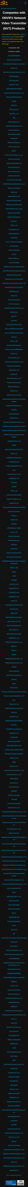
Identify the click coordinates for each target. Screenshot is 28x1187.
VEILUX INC (14, 1023)
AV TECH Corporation (14, 159)
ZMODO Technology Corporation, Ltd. (14, 1166)
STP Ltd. (14, 913)
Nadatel (14, 654)
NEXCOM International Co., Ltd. (14, 658)
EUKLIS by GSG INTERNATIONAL (14, 349)
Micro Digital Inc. (14, 629)
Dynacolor (14, 320)
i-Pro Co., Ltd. (14, 532)
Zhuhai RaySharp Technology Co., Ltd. (14, 1158)
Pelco (14, 700)
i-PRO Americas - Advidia (14, 528)
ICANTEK (14, 486)
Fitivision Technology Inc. (14, 366)
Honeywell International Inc (14, 457)
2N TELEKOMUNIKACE (14, 55)
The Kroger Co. (14, 946)
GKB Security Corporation (14, 395)
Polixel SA (14, 712)
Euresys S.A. (14, 353)
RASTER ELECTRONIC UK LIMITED (14, 754)
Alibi (14, 117)
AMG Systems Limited (14, 134)
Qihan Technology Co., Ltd (14, 745)
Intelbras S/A (14, 519)
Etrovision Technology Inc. (14, 345)
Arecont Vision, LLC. (14, 146)
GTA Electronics (14, 418)
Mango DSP (14, 613)
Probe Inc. (14, 725)
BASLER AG (14, 192)
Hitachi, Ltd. (14, 453)
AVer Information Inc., (14, 171)
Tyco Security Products (14, 990)
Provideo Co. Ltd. (14, 733)
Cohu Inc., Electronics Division (14, 242)
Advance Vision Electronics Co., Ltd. (14, 93)
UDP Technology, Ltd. (14, 994)
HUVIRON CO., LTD (14, 478)
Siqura (14, 892)
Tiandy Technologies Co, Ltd (14, 950)
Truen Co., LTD (14, 986)
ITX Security (14, 548)
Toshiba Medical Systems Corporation (14, 977)
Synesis (14, 925)
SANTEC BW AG (14, 778)
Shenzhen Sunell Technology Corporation (14, 861)
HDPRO (14, 445)
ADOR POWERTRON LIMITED (14, 89)
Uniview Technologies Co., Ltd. (14, 998)
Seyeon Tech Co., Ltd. (14, 807)
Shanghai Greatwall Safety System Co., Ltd (14, 811)
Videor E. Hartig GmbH (14, 1039)
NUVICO (14, 667)
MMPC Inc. (14, 646)
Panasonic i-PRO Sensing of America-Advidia (14, 691)
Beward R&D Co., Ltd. (14, 196)
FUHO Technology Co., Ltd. (14, 378)
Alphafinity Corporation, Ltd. (14, 126)
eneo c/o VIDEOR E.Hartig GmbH (14, 328)
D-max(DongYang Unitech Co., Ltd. (14, 308)
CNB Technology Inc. (14, 233)
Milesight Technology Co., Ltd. (14, 642)
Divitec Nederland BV (14, 300)
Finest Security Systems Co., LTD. (14, 362)
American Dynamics (14, 130)
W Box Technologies (14, 1077)
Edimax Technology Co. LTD (14, 324)
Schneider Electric (14, 787)
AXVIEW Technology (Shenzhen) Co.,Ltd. (14, 184)
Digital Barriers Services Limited (14, 279)
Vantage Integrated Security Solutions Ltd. (14, 1014)
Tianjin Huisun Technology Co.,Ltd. (14, 954)
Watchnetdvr (14, 1085)
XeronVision (14, 1120)
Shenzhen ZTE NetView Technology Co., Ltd (14, 884)
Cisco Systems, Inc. (14, 229)
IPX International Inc (14, 540)
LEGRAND (14, 580)
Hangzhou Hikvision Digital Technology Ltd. (14, 430)
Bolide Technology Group (14, 200)
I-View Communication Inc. (14, 553)
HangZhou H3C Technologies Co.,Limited (14, 426)
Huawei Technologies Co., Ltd (14, 466)
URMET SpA (14, 1006)
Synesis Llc (14, 929)
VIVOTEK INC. (14, 1068)
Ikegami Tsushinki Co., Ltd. (14, 499)
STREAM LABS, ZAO (14, 917)
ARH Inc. (14, 151)
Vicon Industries (14, 1031)
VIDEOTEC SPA (14, 1043)
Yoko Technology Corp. (14, 1129)
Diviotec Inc (14, 295)
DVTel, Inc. (14, 316)
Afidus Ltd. (14, 105)
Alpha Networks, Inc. (14, 122)
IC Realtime (14, 482)
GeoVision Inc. (14, 391)
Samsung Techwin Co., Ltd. (14, 774)
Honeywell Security (14, 462)
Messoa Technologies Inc (14, 625)
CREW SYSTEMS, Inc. (14, 258)
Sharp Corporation (14, 833)
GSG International (14, 414)
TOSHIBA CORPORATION (14, 973)
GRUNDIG (14, 409)
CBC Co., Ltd (14, 225)
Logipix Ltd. (14, 600)
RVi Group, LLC (14, 766)
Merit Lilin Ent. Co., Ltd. (14, 621)
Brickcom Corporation (14, 213)
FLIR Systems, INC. (14, 370)
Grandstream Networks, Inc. (14, 405)
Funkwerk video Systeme (14, 382)
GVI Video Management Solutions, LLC (14, 422)
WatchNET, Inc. (14, 1081)
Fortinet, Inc (14, 374)
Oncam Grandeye (14, 671)
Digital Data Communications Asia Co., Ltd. (14, 283)
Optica (14, 683)
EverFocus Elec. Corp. (14, 357)
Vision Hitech (14, 1056)
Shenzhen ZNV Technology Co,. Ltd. (14, 880)
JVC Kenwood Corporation (14, 557)
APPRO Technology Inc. (14, 142)
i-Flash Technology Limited (14, 495)
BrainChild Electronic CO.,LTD (14, 208)
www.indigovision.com (14, 1116)
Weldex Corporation (14, 1093)
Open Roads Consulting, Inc (14, 675)
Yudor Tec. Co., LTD (14, 1137)
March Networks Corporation (14, 617)
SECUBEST (14, 791)
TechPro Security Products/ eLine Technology (14, 938)
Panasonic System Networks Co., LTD (14, 696)
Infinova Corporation (14, 511)
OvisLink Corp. (14, 687)
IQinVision (14, 544)
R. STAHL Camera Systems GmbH (14, 749)
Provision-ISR (14, 737)
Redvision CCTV (14, 758)
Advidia (14, 101)
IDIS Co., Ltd (14, 490)
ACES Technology (14, 76)
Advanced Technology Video (14, 97)
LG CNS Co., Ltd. (14, 584)
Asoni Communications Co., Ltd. (14, 155)
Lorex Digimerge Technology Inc (14, 605)
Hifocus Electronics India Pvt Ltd (14, 449)
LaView (14, 576)
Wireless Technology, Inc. (14, 1101)
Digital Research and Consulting (14, 287)
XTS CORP (14, 1124)
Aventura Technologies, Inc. (14, 163)
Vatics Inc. (14, 1019)
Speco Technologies (14, 905)
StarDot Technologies (14, 909)
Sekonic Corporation (14, 795)
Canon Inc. (14, 221)
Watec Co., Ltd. (14, 1089)
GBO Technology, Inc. (14, 386)
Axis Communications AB (14, 180)
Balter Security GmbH (14, 188)
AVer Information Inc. (14, 167)
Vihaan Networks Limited (14, 1052)
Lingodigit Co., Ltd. (14, 596)
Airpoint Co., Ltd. (14, 113)
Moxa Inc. (14, 650)
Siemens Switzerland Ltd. (14, 888)
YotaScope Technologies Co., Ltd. (14, 1133)
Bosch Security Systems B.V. (14, 204)
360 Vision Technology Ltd (14, 60)
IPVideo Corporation (14, 536)
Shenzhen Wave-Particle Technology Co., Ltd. (14, 869)
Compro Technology (14, 250)
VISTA (14, 1060)
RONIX (14, 762)
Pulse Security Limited (14, 741)
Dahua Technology (14, 262)
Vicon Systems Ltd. (14, 1035)
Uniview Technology (14, 1002)
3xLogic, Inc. (14, 68)
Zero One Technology (14, 1145)
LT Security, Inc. (14, 609)
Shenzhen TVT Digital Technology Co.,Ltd (14, 865)
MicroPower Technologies (14, 634)
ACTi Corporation (14, 80)
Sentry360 (14, 799)
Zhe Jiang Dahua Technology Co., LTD (14, 1149)
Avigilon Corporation (14, 175)
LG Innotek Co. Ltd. (14, 592)
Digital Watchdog (14, 291)
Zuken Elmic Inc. (14, 1170)
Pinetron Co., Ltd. (14, 704)
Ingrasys (14, 515)
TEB (14, 933)
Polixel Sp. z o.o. (14, 716)
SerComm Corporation (14, 803)
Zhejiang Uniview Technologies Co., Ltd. (14, 1153)
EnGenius (14, 337)
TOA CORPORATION (14, 958)
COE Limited (14, 237)
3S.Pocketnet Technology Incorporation (14, 64)
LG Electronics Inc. (14, 588)
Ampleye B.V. (14, 138)
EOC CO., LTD (14, 341)
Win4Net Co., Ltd (14, 1097)
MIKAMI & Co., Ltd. (14, 638)
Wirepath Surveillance (14, 1106)
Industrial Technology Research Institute (14, 507)
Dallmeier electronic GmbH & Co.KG (14, 266)
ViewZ (14, 1048)
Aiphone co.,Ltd (14, 109)
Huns (14, 470)
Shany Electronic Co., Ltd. (14, 829)
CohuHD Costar (14, 246)
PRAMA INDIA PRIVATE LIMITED (14, 720)
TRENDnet (14, 981)
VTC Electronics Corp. (14, 1072)
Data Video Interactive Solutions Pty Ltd (14, 271)
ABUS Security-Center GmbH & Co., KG (14, 72)
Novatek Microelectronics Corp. (14, 663)
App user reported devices (8, 8)
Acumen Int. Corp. (14, 84)
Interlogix (14, 524)
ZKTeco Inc (14, 1162)
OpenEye (14, 679)
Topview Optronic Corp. (14, 969)
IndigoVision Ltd (14, 503)
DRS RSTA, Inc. (14, 312)
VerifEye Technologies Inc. (14, 1027)
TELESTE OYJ (14, 942)
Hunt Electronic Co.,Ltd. (14, 474)
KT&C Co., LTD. (14, 567)
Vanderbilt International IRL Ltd (14, 1010)
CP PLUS (14, 254)
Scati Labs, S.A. (14, 783)
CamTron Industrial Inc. (14, 217)
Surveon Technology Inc (14, 921)
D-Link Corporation (14, 304)
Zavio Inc (14, 1141)
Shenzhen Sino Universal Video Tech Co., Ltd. (14, 857)
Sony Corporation (14, 900)
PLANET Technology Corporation (14, 708)
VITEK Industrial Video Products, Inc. (14, 1064)
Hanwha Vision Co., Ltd (14, 441)
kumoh (14, 572)
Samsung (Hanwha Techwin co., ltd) (14, 770)
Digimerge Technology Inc (14, 275)
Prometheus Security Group (14, 729)
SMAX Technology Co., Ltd (14, 896)
